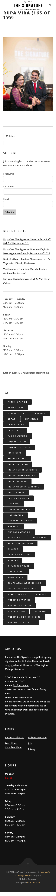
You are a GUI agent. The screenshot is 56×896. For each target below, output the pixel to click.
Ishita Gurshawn (18, 498)
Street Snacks (17, 594)
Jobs (30, 743)
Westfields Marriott (21, 622)
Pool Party (40, 538)
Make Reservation (37, 737)
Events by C (15, 430)
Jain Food (14, 504)
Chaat (11, 419)
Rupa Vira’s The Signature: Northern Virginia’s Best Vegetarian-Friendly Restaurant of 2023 (26, 251)
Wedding (41, 594)
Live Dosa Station (19, 509)
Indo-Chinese (16, 492)
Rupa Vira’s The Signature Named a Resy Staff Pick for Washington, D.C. (27, 241)
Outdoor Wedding (19, 532)
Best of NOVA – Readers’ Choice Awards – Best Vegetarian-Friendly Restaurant (27, 261)
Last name (8, 186)
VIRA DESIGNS (33, 882)
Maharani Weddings (20, 521)
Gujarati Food (17, 441)
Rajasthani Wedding (20, 543)
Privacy (31, 749)
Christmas (31, 419)
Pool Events (15, 538)
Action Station (17, 402)
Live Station (15, 515)
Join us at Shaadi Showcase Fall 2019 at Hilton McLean (26, 281)
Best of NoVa (16, 413)
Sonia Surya (15, 577)
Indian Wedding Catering (23, 487)
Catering (39, 413)
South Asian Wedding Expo (24, 583)
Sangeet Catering (19, 555)
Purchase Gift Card (14, 737)
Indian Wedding (17, 481)
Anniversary (15, 407)
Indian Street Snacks (21, 475)
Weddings (40, 611)
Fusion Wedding (18, 436)
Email (6, 199)
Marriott (14, 526)
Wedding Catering (19, 600)
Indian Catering (18, 464)
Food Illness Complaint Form (13, 745)
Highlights (15, 453)
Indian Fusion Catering (22, 470)
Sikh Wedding (16, 572)
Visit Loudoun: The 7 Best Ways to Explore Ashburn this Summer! (25, 271)
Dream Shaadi (16, 424)
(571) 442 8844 (21, 685)
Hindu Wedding (17, 458)
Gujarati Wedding (19, 447)
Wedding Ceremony (20, 605)
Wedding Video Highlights (24, 617)
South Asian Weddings (22, 589)
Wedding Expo (16, 611)
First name (8, 173)
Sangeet (13, 549)
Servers (13, 560)
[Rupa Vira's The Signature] (28, 5)
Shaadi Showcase (19, 566)
